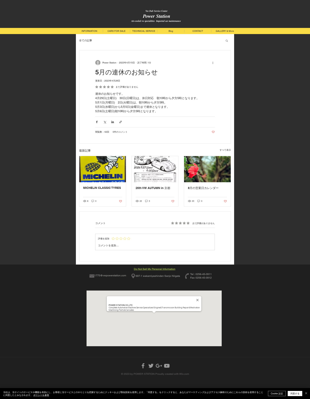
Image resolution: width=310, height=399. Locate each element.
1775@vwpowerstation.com (110, 275)
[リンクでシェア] (120, 121)
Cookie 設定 (277, 393)
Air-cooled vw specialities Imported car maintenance (156, 21)
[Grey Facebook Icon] (143, 365)
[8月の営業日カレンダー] (207, 169)
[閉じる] (306, 393)
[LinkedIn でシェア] (112, 121)
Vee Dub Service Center (156, 11)
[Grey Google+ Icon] (158, 365)
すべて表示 (225, 150)
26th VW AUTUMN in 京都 (153, 188)
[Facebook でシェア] (96, 121)
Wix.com (184, 373)
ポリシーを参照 (41, 395)
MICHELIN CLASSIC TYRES (102, 187)
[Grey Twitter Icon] (151, 365)
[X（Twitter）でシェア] (104, 121)
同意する (295, 393)
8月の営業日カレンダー (203, 188)
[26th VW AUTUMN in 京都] (155, 169)
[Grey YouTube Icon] (166, 365)
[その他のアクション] (213, 63)
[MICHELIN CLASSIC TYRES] (102, 169)
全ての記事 (85, 40)
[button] (226, 40)
